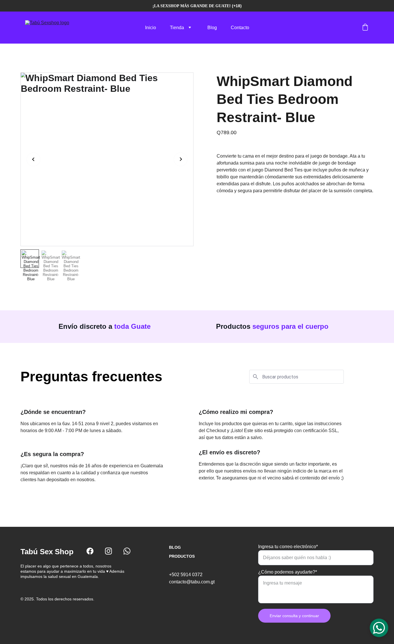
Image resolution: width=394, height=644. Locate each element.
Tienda (177, 27)
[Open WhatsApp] (379, 628)
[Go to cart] (365, 27)
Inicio (150, 27)
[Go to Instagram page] (108, 551)
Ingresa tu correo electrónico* (288, 546)
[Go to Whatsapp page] (126, 551)
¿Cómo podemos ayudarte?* (287, 572)
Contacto (240, 27)
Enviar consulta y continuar (294, 615)
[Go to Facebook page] (90, 551)
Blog (212, 27)
